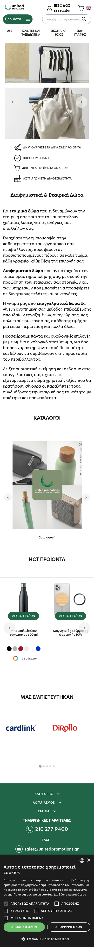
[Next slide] (81, 102)
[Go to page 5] (54, 766)
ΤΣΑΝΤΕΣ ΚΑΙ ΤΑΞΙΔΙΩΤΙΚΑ (30, 33)
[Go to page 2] (44, 766)
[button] (47, 939)
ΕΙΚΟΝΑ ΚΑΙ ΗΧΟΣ (58, 33)
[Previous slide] (12, 102)
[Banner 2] (47, 113)
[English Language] (88, 8)
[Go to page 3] (47, 766)
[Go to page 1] (40, 766)
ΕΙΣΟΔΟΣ (62, 5)
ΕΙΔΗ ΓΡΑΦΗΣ (80, 33)
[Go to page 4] (50, 766)
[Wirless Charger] (47, 63)
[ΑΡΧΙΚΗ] (14, 7)
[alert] (47, 901)
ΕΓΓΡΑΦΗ (62, 10)
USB (10, 31)
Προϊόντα (13, 19)
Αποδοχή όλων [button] (24, 927)
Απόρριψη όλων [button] (68, 927)
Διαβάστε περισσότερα (70, 894)
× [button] (88, 860)
